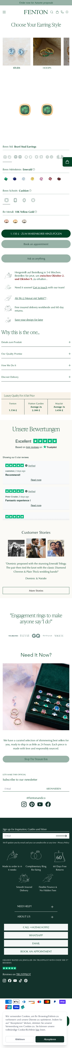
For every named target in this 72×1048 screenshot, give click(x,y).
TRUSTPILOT (23, 974)
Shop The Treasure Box (36, 759)
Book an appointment (36, 244)
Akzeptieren (50, 1039)
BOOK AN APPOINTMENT (36, 951)
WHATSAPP (36, 935)
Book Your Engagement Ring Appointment (36, 2)
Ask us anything (36, 258)
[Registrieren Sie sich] (64, 836)
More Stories (36, 590)
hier (38, 1029)
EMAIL (36, 943)
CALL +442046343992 (36, 927)
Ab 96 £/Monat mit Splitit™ (30, 298)
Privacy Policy (63, 842)
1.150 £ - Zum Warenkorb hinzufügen (36, 233)
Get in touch (40, 287)
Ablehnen (20, 1039)
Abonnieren (53, 788)
